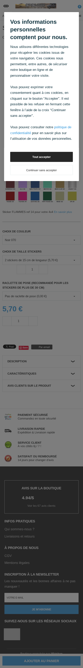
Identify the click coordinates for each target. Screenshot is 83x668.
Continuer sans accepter (41, 170)
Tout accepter (41, 156)
